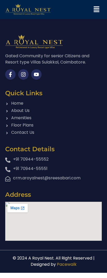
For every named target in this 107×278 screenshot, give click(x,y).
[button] (96, 9)
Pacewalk (67, 264)
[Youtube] (36, 74)
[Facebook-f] (10, 74)
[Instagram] (23, 74)
